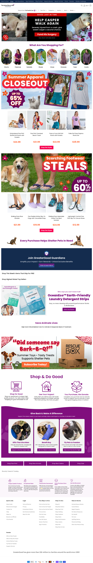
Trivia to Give (42, 512)
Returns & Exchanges (11, 506)
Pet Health (74, 514)
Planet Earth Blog (76, 522)
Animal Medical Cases (11, 541)
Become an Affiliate (11, 517)
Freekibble (42, 517)
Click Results (9, 519)
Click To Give (5, 1)
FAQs (7, 512)
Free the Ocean (43, 519)
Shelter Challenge (81, 1)
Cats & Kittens (75, 506)
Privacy (25, 506)
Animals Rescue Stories (77, 504)
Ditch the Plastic (69, 309)
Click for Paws (42, 514)
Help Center (9, 504)
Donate (72, 1)
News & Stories (48, 1)
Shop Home (58, 517)
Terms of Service (27, 504)
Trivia (66, 1)
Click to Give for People (45, 506)
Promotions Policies (28, 509)
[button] (82, 5)
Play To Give (39, 1)
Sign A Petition (43, 524)
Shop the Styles (46, 147)
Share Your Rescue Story (78, 524)
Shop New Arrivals (35, 463)
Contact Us (9, 509)
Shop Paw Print (12, 463)
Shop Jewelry (58, 522)
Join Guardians (19, 1)
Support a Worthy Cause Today (21, 450)
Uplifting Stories (76, 519)
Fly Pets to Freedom (11, 543)
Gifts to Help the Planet (12, 538)
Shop (11, 1)
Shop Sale (80, 463)
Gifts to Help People (11, 536)
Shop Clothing (59, 512)
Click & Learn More (46, 265)
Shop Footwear (59, 514)
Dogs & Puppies (76, 509)
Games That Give (43, 522)
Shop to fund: (25, 10)
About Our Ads (26, 514)
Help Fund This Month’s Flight (72, 450)
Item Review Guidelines (29, 512)
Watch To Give (59, 1)
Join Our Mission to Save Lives (46, 450)
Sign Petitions (30, 1)
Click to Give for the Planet (46, 509)
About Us (8, 514)
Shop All (57, 504)
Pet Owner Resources (77, 512)
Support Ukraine (10, 546)
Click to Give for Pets (44, 504)
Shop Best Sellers (58, 463)
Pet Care (74, 517)
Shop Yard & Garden (60, 519)
